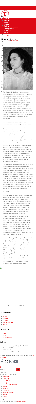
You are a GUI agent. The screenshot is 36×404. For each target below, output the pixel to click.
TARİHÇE (9, 23)
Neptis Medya (21, 401)
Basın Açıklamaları (9, 29)
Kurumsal (6, 21)
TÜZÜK (8, 30)
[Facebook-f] (2, 361)
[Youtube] (16, 361)
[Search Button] (18, 369)
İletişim (6, 33)
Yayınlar (6, 31)
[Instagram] (11, 361)
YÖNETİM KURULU (12, 27)
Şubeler (6, 23)
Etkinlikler (6, 27)
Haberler (6, 34)
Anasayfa (6, 19)
